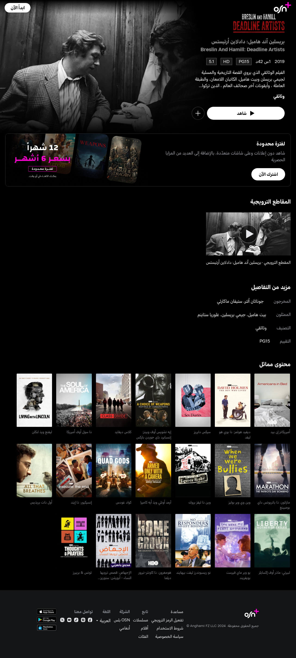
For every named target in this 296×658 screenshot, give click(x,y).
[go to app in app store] (46, 611)
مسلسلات (140, 620)
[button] (18, 8)
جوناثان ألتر (254, 301)
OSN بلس (122, 620)
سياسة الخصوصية (169, 636)
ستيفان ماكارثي (229, 301)
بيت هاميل (257, 314)
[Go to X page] (62, 621)
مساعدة (177, 611)
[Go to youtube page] (69, 621)
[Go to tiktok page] (76, 621)
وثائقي (279, 96)
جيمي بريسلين (234, 314)
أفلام (144, 628)
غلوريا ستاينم (208, 314)
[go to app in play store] (46, 620)
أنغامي (124, 628)
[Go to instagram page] (83, 621)
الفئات (143, 636)
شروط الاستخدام (170, 628)
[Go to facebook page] (90, 621)
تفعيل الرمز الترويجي (167, 620)
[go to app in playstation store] (46, 628)
